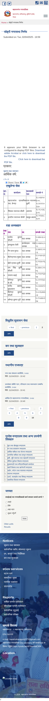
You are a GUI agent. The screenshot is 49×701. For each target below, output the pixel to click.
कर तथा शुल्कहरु (11, 558)
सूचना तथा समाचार (10, 171)
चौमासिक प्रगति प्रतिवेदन (15, 606)
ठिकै (9, 505)
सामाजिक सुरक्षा (10, 578)
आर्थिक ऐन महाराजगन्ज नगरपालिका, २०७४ (19, 398)
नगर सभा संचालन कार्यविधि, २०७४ (17, 373)
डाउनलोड (8, 586)
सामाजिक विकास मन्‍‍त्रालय (16, 480)
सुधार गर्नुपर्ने (12, 513)
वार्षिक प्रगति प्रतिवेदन (13, 602)
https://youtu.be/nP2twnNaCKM (27, 646)
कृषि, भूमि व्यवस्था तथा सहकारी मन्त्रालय (21, 458)
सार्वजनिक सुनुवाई (11, 610)
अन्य (8, 334)
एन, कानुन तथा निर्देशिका (14, 554)
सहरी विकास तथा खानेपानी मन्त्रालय (19, 467)
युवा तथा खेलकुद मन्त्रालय (16, 445)
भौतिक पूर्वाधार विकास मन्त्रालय (17, 461)
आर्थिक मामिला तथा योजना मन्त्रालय (19, 452)
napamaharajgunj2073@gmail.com (24, 639)
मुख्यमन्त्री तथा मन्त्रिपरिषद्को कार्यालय (20, 464)
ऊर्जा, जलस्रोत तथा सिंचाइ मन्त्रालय (20, 477)
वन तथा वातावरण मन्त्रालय (16, 449)
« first (11, 327)
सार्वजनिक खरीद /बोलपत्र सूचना (17, 549)
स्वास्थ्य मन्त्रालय (13, 473)
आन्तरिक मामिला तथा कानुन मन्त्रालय (20, 455)
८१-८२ (6, 179)
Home (4, 22)
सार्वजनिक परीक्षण (11, 614)
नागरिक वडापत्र (10, 582)
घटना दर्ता (8, 573)
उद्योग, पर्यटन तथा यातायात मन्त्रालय (19, 470)
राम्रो (9, 502)
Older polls (8, 524)
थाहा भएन (11, 509)
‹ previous (25, 327)
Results (7, 527)
